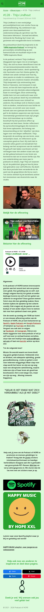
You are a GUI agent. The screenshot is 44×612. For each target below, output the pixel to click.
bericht (23, 341)
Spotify (6, 323)
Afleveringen (15, 10)
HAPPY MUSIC (9, 547)
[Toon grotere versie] (22, 197)
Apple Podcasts (16, 323)
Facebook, (10, 331)
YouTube (20, 326)
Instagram (21, 331)
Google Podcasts (33, 323)
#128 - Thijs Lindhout (31, 10)
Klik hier (33, 465)
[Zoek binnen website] (2, 3)
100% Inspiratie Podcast (14, 47)
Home (5, 10)
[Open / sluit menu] (41, 3)
